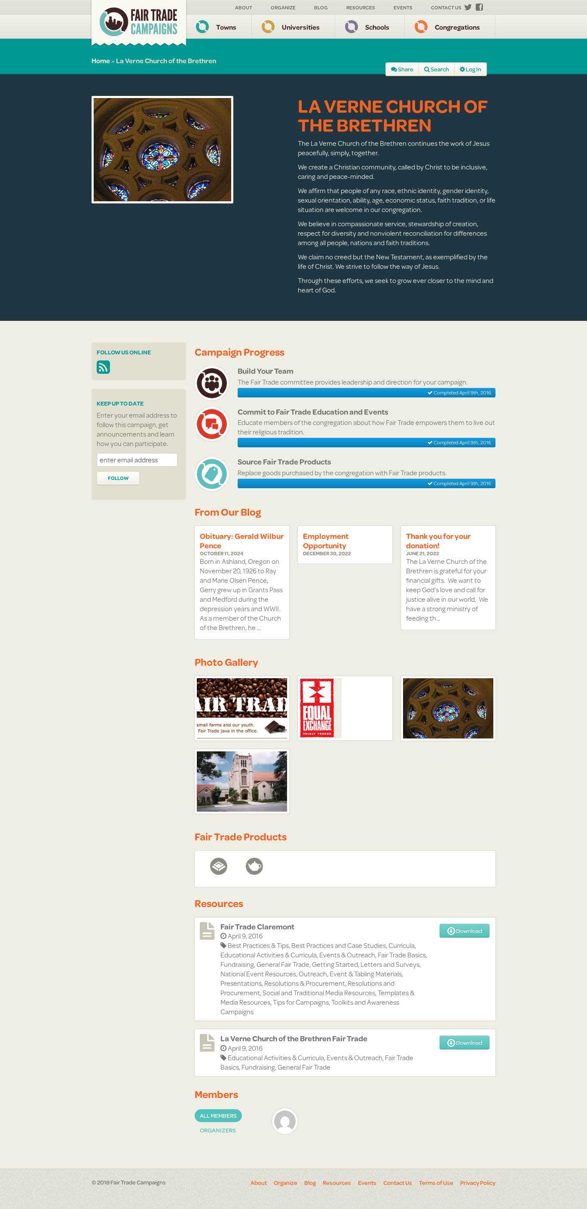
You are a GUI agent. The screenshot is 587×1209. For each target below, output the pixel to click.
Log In (473, 69)
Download (468, 930)
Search (439, 69)
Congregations (457, 27)
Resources (360, 7)
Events (403, 7)
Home (101, 60)
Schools (377, 27)
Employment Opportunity (326, 540)
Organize (283, 7)
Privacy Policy (477, 1182)
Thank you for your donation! (438, 540)
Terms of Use (436, 1182)
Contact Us (446, 7)
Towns (226, 27)
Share (405, 69)
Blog (321, 7)
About (243, 7)
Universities (301, 27)
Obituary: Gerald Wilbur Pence (242, 540)
